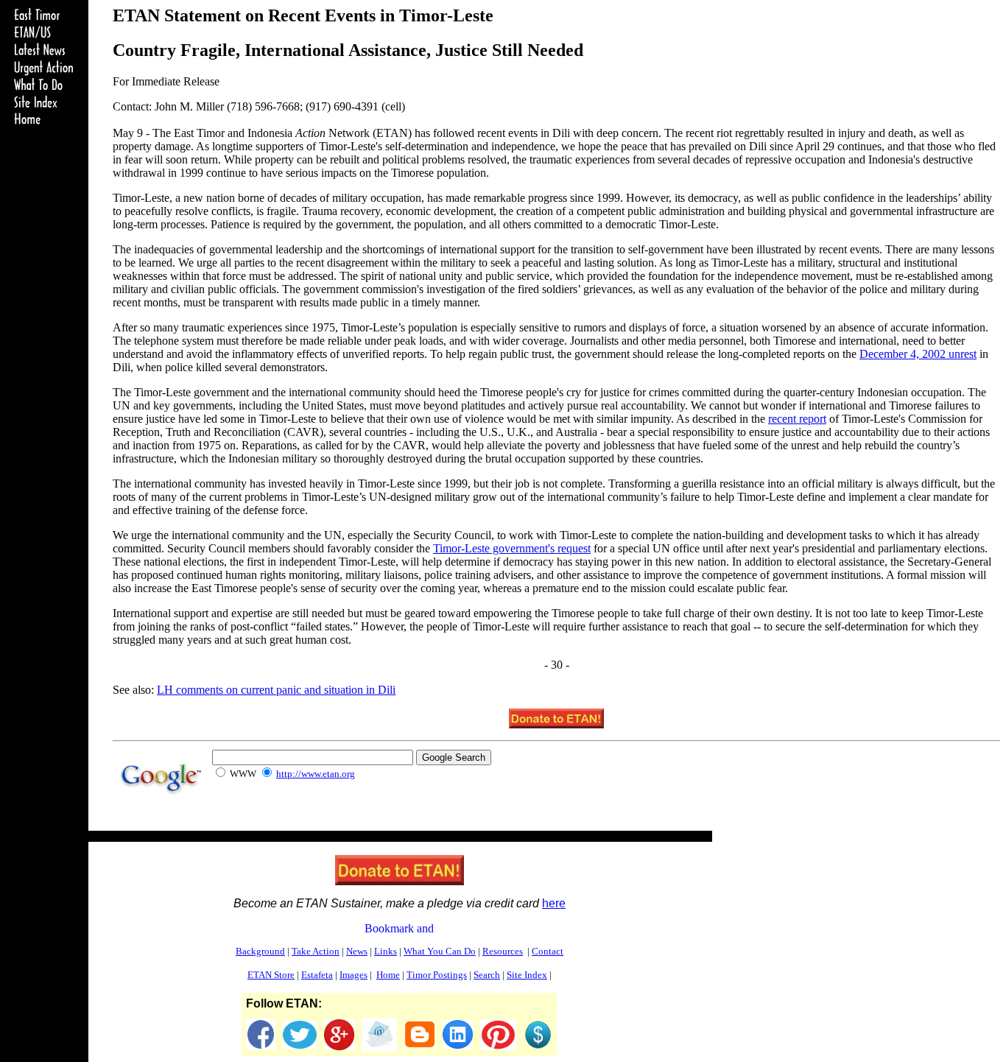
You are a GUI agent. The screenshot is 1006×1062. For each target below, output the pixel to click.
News (356, 951)
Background (260, 951)
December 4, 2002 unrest (918, 354)
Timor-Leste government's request (512, 548)
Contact (547, 951)
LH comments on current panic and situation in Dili (276, 689)
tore (271, 974)
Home (388, 974)
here (554, 903)
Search (487, 974)
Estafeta (317, 974)
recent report (797, 418)
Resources (502, 951)
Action (316, 951)
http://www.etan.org (315, 773)
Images (353, 974)
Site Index (527, 974)
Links (385, 951)
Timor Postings (437, 974)
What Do (440, 951)
